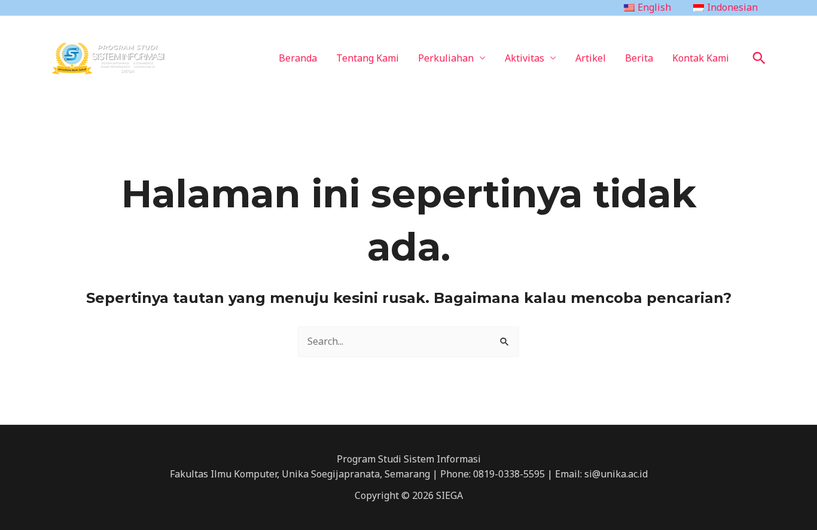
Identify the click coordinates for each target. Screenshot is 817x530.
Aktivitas (524, 58)
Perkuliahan (446, 58)
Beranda (298, 58)
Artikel (590, 58)
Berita (639, 58)
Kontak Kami (700, 58)
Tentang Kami (367, 58)
